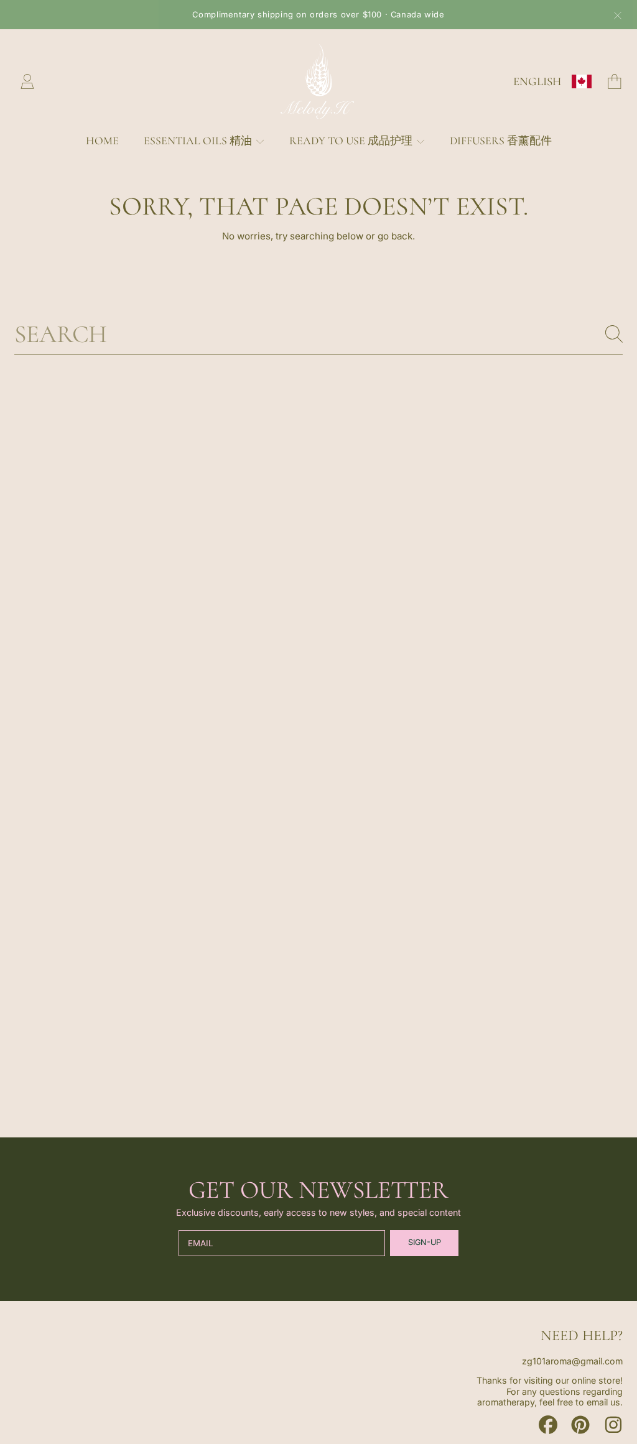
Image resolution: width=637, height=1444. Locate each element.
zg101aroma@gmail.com (572, 1361)
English (537, 81)
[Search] (614, 334)
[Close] (617, 15)
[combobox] (318, 333)
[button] (615, 81)
